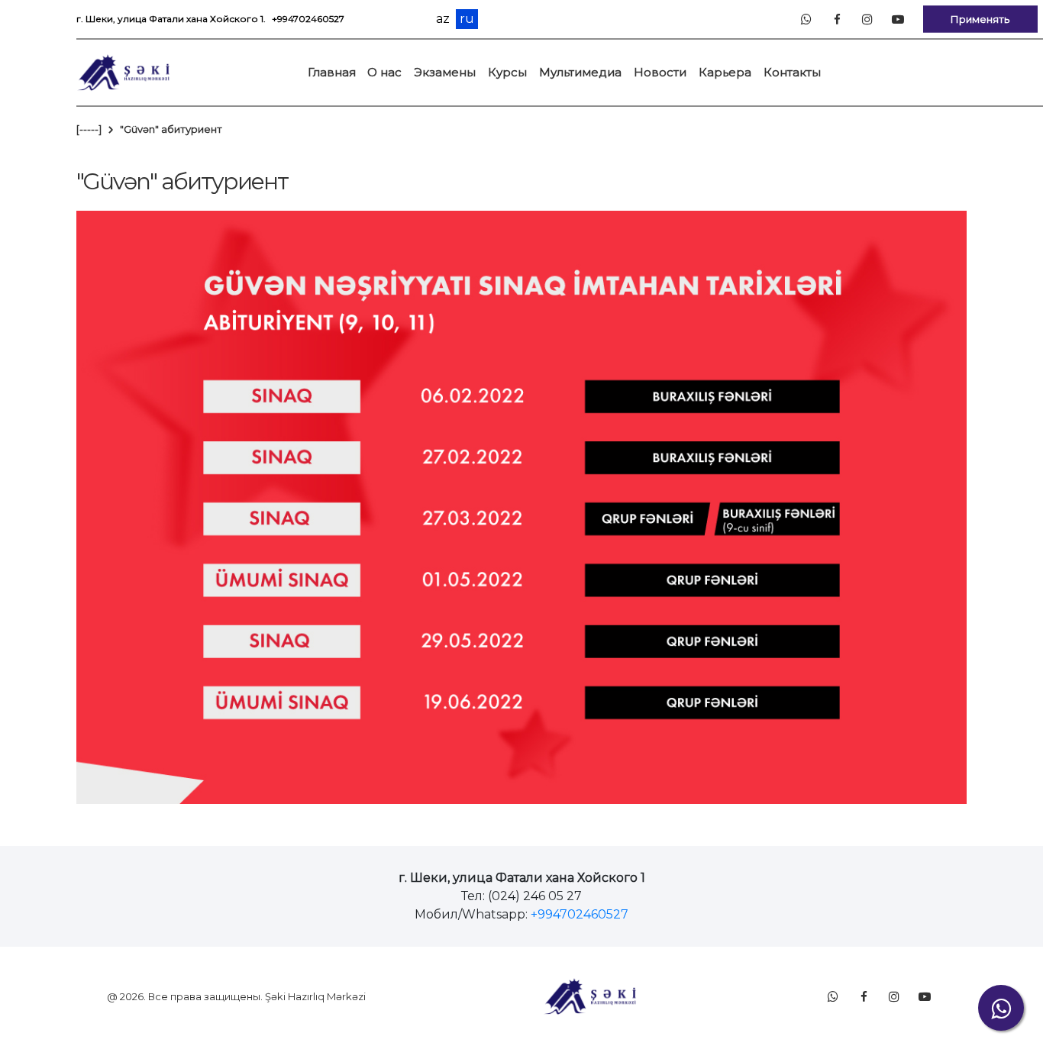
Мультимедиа (580, 72)
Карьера (725, 72)
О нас (384, 72)
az (443, 19)
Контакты (792, 72)
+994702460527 (308, 18)
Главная (332, 72)
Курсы (507, 72)
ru (467, 18)
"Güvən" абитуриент (171, 129)
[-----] (89, 129)
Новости (660, 72)
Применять (980, 18)
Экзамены (445, 72)
